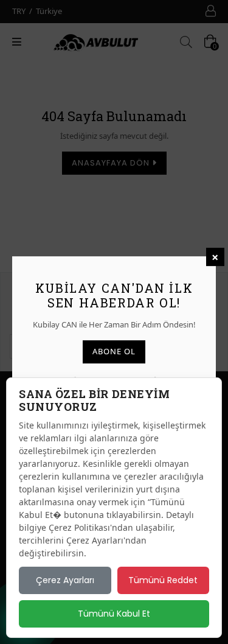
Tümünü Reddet (163, 580)
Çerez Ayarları (65, 580)
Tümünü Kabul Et (114, 613)
